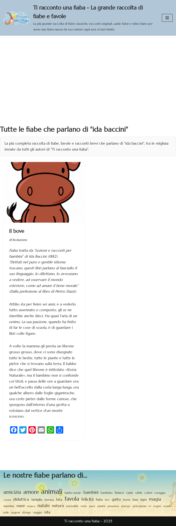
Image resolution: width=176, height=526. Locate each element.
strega (26, 512)
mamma (8, 506)
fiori (107, 499)
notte (84, 506)
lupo (143, 500)
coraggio (159, 492)
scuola (167, 506)
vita (47, 512)
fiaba (99, 499)
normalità (72, 506)
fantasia (49, 499)
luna (135, 500)
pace (92, 506)
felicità (87, 499)
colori (148, 493)
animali (51, 491)
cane (129, 493)
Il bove (16, 231)
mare (20, 505)
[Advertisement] (88, 72)
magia (155, 499)
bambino (107, 493)
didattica (21, 499)
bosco (119, 492)
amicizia (12, 492)
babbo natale (73, 492)
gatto (116, 499)
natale (44, 505)
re (149, 506)
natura (58, 505)
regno (157, 506)
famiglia (36, 499)
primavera (113, 506)
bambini (90, 492)
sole (6, 512)
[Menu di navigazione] (167, 18)
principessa (139, 506)
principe (125, 506)
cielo (138, 493)
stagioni (15, 512)
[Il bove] (44, 192)
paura (101, 506)
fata (59, 499)
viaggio (37, 512)
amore (31, 492)
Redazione (20, 240)
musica (31, 506)
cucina (7, 499)
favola (72, 499)
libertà (126, 499)
